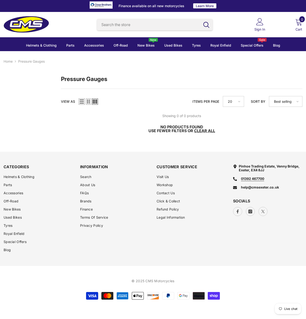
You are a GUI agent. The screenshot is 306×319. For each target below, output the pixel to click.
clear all (204, 131)
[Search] (155, 25)
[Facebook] (237, 211)
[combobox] (148, 25)
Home (8, 61)
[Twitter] (263, 211)
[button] (82, 101)
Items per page (205, 101)
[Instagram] (250, 211)
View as (68, 101)
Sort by (258, 101)
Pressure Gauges (31, 61)
